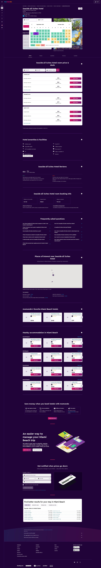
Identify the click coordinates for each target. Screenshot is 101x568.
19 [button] (48, 36)
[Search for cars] (2, 10)
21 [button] (34, 39)
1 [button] (37, 30)
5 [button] (48, 30)
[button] (2, 2)
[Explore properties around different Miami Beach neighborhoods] (81, 332)
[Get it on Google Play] (76, 547)
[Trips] (2, 22)
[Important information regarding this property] (81, 194)
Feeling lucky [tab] (43, 505)
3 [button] (69, 30)
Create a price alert (71, 411)
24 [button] (42, 39)
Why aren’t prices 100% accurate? (31, 537)
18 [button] (45, 36)
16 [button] (40, 36)
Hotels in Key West (56, 514)
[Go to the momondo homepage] (8, 1)
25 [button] (45, 39)
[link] (36, 346)
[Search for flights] (2, 5)
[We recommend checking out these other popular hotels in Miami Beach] (81, 309)
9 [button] (66, 33)
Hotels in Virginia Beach (57, 512)
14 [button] (34, 36)
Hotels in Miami (55, 517)
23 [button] (40, 39)
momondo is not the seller (29, 533)
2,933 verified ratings (32, 15)
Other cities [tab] (27, 505)
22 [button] (37, 39)
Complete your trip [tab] (52, 505)
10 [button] (42, 33)
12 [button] (48, 33)
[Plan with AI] (2, 15)
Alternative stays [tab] (35, 505)
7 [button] (34, 33)
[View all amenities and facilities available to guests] (81, 139)
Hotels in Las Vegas (27, 512)
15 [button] (37, 36)
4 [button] (52, 33)
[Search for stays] (2, 8)
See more (80, 336)
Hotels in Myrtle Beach (28, 517)
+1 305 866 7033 (26, 14)
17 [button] (69, 36)
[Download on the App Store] (76, 550)
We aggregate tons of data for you (31, 535)
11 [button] (45, 33)
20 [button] (31, 39)
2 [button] (66, 30)
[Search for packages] (2, 13)
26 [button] (48, 39)
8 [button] (37, 33)
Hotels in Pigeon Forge (28, 519)
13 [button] (31, 36)
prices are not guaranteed (48, 529)
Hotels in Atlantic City (57, 519)
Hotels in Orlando (27, 514)
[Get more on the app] (2, 18)
